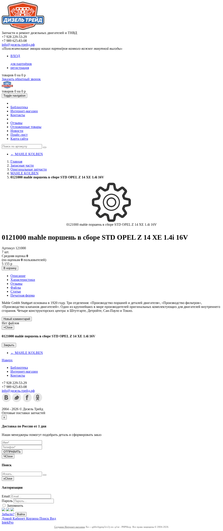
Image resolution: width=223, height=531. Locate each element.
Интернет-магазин (24, 111)
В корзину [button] (10, 268)
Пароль (7, 501)
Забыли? (8, 514)
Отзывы (16, 123)
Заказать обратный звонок (21, 79)
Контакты (17, 115)
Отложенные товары (25, 127)
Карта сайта (19, 138)
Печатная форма (22, 295)
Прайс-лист (19, 135)
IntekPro (8, 522)
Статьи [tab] (15, 291)
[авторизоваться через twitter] (8, 510)
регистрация (19, 68)
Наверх (7, 360)
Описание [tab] (17, 276)
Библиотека (19, 107)
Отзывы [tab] (16, 283)
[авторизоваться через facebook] (3, 510)
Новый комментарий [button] (16, 319)
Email (6, 496)
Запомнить (14, 505)
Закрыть (8, 345)
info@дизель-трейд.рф (18, 44)
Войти (21, 514)
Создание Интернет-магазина (69, 527)
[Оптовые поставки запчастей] (23, 29)
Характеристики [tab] (22, 280)
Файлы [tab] (15, 287)
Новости (16, 131)
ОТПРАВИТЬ (12, 451)
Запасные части (22, 165)
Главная (16, 161)
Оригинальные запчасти (28, 169)
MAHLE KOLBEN (26, 154)
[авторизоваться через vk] (12, 510)
